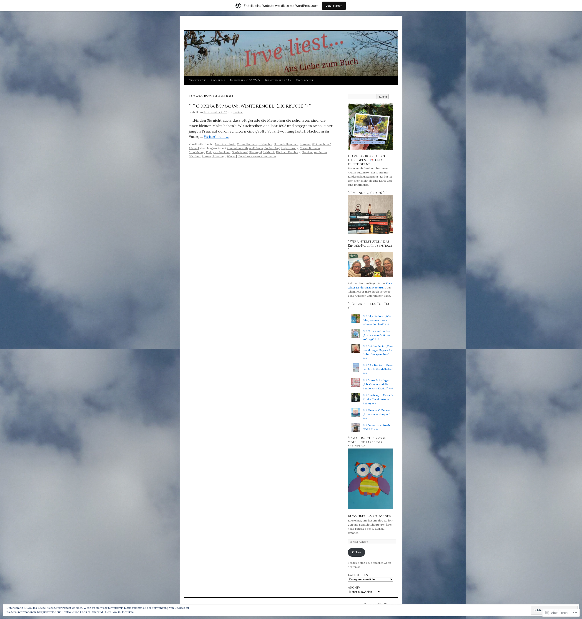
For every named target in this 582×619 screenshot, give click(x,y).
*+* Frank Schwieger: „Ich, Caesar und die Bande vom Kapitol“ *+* (378, 384)
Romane (305, 144)
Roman (206, 156)
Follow (356, 552)
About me (217, 80)
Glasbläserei (240, 152)
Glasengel (255, 152)
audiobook (256, 148)
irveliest (238, 112)
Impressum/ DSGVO (245, 80)
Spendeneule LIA (277, 80)
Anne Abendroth (225, 144)
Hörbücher (265, 144)
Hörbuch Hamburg (288, 152)
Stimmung (219, 156)
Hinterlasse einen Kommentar (257, 156)
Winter (231, 156)
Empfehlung (197, 152)
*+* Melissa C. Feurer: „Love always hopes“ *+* (377, 414)
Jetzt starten (334, 5)
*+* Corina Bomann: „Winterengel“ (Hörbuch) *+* (250, 106)
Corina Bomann (247, 144)
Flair (209, 152)
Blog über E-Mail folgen (369, 516)
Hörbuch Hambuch (286, 144)
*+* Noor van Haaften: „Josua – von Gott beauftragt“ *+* (377, 335)
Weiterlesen (216, 136)
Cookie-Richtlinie (122, 612)
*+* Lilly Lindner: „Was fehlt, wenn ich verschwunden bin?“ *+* (377, 320)
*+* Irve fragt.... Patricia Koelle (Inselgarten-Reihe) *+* (378, 399)
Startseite (197, 80)
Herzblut (307, 152)
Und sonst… (305, 80)
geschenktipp (221, 152)
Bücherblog (272, 148)
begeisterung (289, 148)
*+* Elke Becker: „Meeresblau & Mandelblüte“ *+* (378, 369)
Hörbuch (269, 152)
